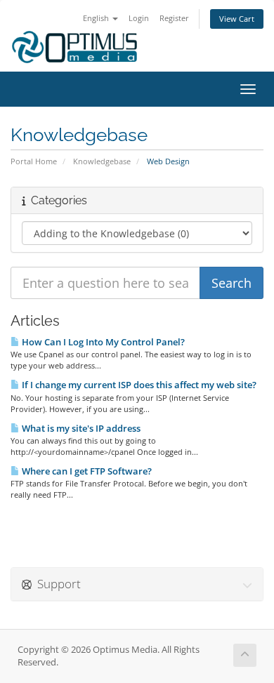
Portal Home (34, 161)
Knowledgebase (102, 161)
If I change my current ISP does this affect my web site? (138, 384)
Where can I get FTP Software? (86, 471)
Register (174, 18)
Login (139, 18)
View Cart (236, 18)
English (97, 18)
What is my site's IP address (80, 428)
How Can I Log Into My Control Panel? (102, 342)
